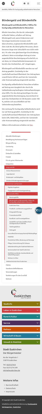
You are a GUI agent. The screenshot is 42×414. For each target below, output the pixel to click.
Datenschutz (11, 388)
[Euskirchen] (13, 3)
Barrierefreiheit (12, 385)
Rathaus (7, 329)
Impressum (10, 391)
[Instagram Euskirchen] (28, 3)
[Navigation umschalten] (38, 3)
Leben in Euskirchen (13, 310)
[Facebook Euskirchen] (24, 3)
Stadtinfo (8, 304)
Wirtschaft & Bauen (12, 335)
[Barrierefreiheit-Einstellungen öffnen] (39, 210)
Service (7, 323)
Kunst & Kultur (10, 316)
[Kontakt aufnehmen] (3, 3)
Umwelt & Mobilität (12, 342)
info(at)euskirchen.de (11, 370)
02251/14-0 (11, 365)
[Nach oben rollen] (38, 410)
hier (31, 125)
